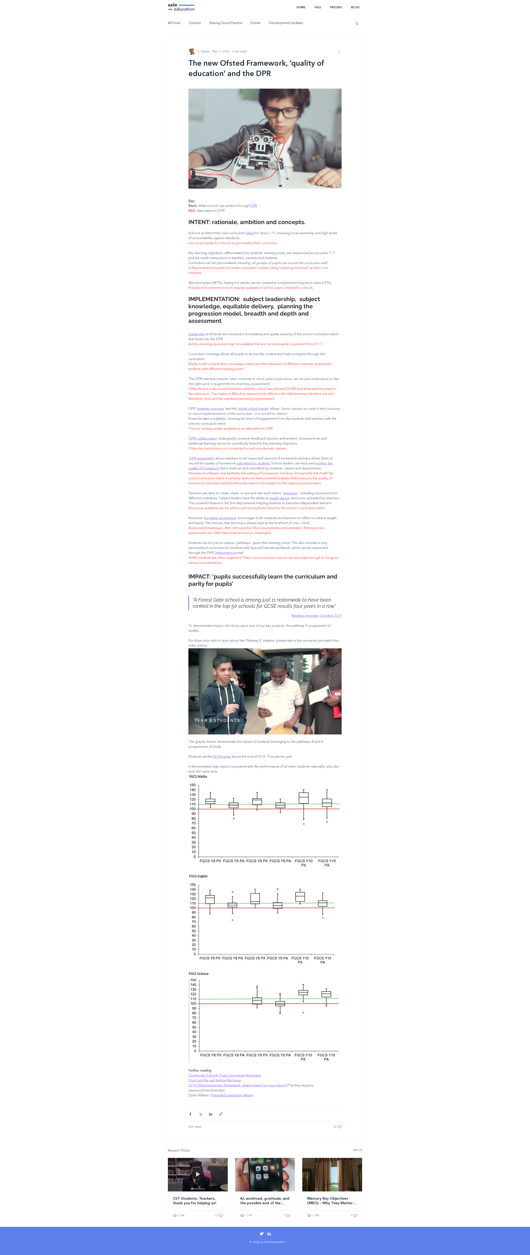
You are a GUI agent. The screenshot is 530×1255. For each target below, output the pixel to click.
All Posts (174, 23)
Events (255, 23)
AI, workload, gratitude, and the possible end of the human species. (264, 1201)
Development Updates (286, 23)
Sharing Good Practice (225, 23)
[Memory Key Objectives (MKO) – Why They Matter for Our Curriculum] (332, 1174)
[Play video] (265, 691)
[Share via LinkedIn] (211, 1114)
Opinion (195, 23)
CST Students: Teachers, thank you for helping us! (195, 1201)
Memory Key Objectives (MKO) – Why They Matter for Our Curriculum (330, 1201)
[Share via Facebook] (190, 1114)
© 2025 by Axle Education (267, 1242)
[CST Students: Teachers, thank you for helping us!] (198, 1174)
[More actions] (339, 51)
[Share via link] (221, 1114)
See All (357, 1150)
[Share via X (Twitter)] (200, 1114)
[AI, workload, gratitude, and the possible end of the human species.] (265, 1174)
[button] (357, 23)
